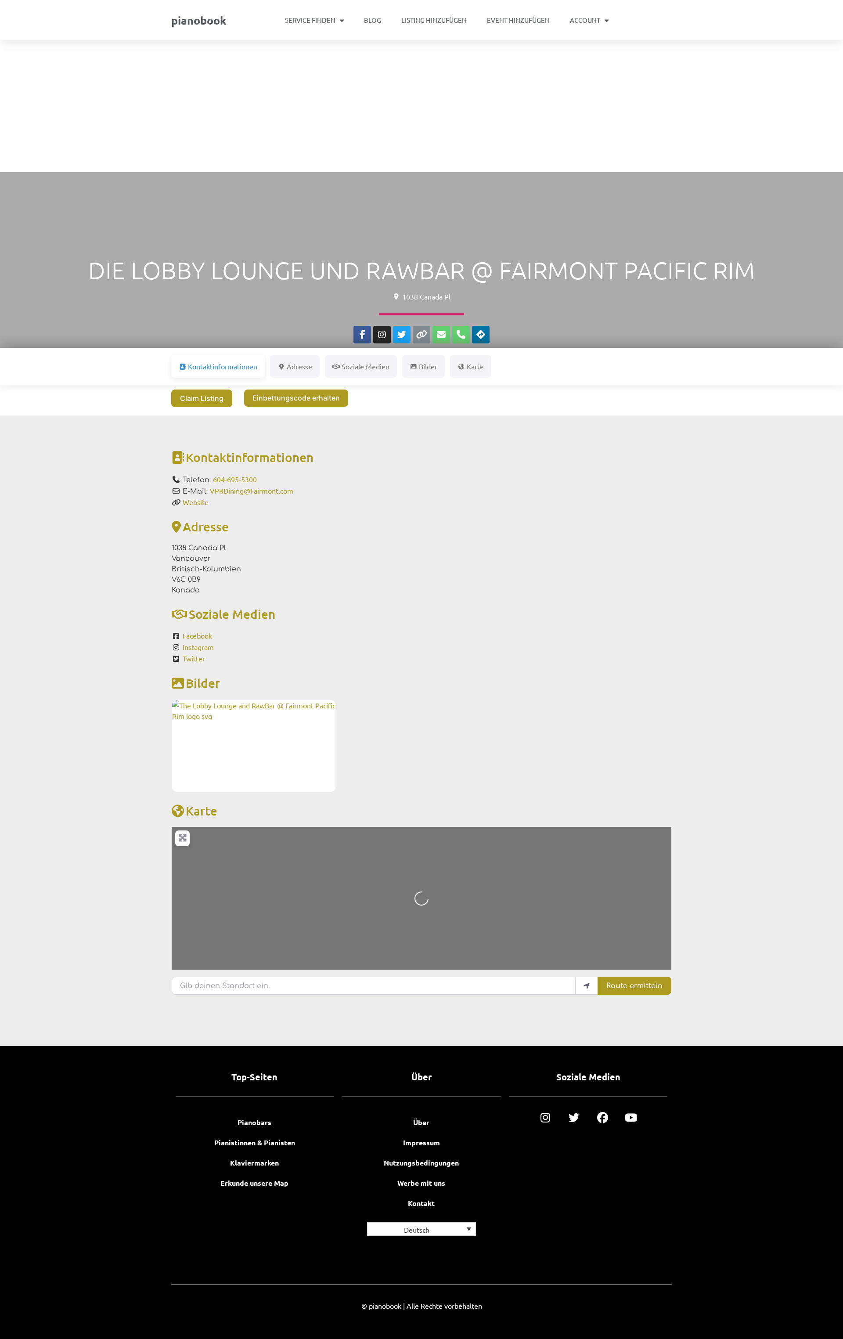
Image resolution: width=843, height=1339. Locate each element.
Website (196, 502)
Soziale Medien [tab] (365, 366)
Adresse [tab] (299, 366)
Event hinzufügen (518, 20)
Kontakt (421, 1203)
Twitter (194, 658)
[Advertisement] (421, 106)
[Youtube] (631, 1117)
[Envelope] (441, 334)
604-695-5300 (235, 479)
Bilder (203, 682)
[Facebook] (602, 1117)
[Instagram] (382, 334)
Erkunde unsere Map (254, 1182)
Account (585, 20)
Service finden (310, 20)
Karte (201, 810)
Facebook (197, 635)
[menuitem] (421, 1229)
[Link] (421, 334)
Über (421, 1122)
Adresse (206, 526)
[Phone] (461, 334)
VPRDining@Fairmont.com (251, 490)
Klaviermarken (254, 1162)
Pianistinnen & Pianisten (254, 1142)
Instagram (198, 646)
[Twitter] (402, 334)
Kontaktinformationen (249, 457)
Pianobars (254, 1122)
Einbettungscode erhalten (296, 397)
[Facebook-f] (362, 334)
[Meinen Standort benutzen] (586, 985)
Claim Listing (201, 398)
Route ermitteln (634, 986)
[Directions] (481, 334)
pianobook (198, 20)
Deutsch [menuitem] (416, 1229)
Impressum (421, 1142)
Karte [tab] (475, 366)
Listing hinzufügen (434, 20)
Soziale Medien (232, 613)
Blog (372, 20)
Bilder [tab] (428, 366)
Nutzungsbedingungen (421, 1162)
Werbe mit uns (421, 1182)
